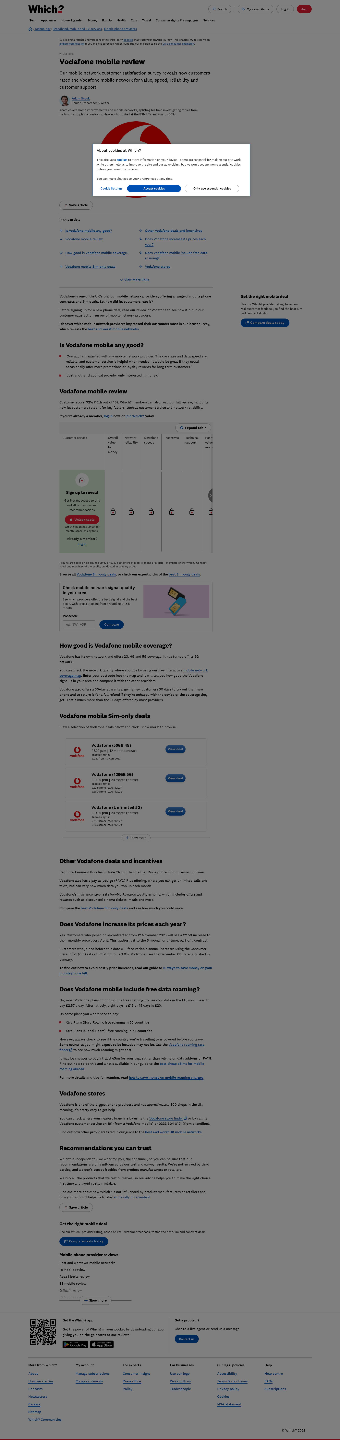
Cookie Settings (112, 188)
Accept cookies (154, 188)
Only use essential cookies (212, 188)
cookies (122, 160)
